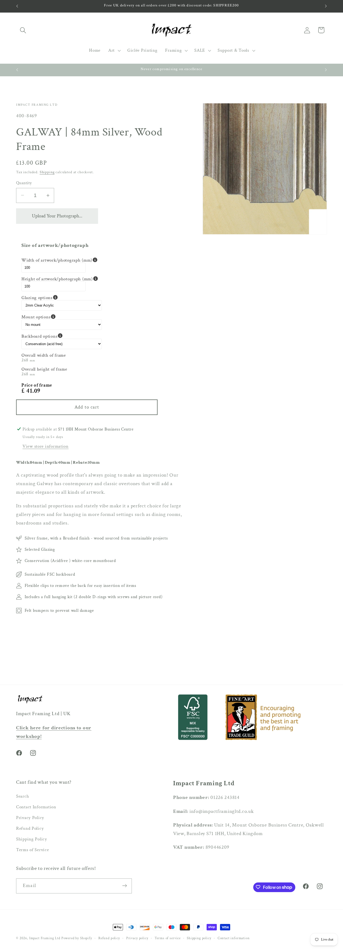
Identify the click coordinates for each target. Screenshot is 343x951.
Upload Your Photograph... (57, 216)
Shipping (47, 172)
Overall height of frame (44, 369)
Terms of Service (32, 850)
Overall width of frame (43, 355)
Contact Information (36, 807)
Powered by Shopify (76, 938)
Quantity (24, 183)
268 (24, 359)
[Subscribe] (124, 885)
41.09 (33, 390)
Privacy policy (137, 938)
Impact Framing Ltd (44, 938)
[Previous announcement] (17, 6)
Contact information (234, 938)
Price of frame (36, 385)
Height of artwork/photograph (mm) (61, 278)
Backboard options (61, 335)
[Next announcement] (326, 6)
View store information (46, 446)
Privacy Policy (30, 818)
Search (22, 796)
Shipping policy (199, 938)
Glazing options (61, 297)
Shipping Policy (31, 839)
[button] (23, 30)
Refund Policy (30, 829)
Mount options (61, 316)
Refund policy (109, 938)
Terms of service (168, 938)
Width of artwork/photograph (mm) (61, 260)
